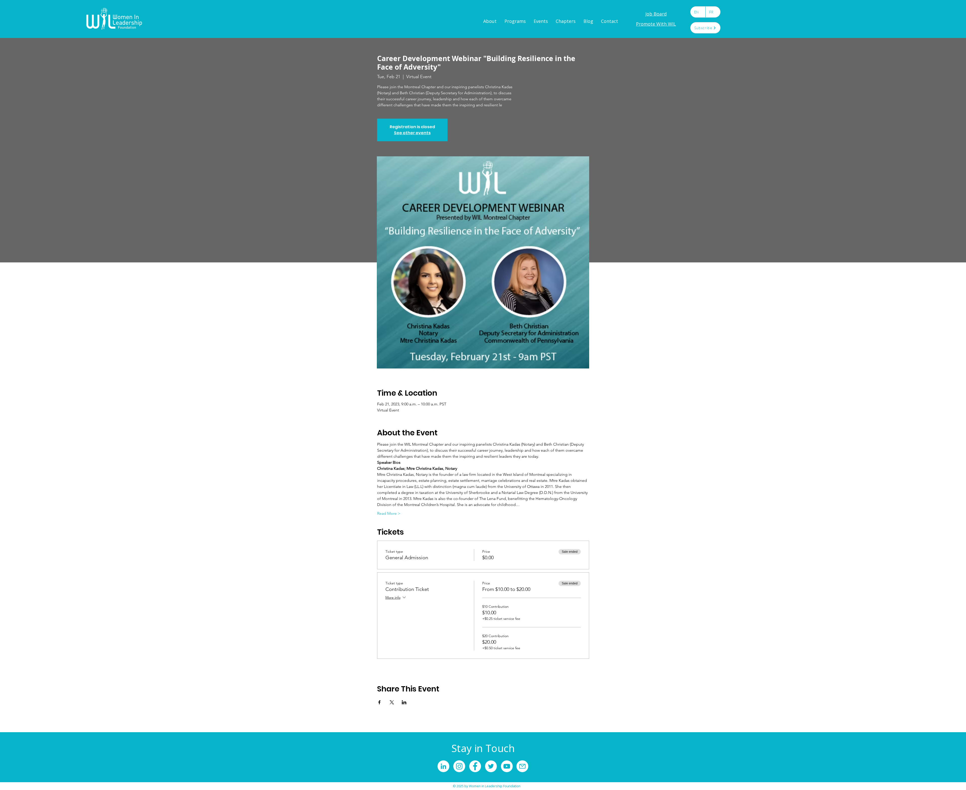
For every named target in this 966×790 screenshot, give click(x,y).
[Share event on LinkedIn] (404, 702)
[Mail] (522, 766)
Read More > (388, 513)
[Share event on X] (391, 702)
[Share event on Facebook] (379, 702)
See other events (412, 133)
